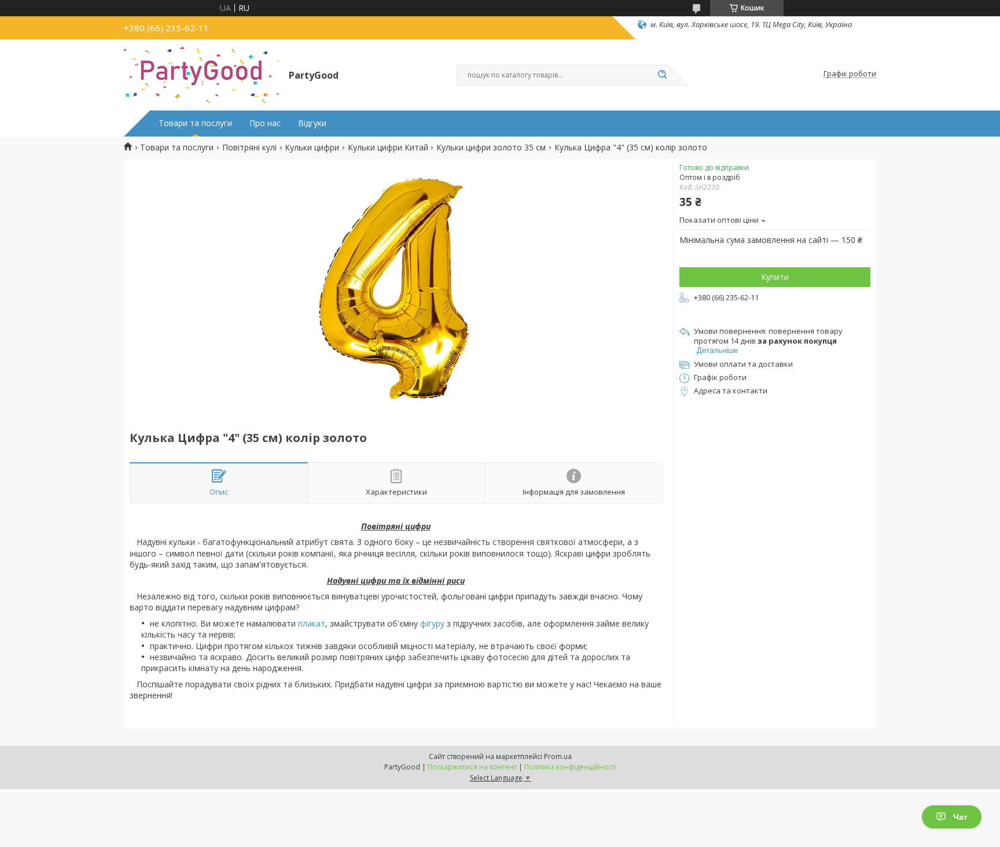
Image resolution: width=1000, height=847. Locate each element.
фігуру (432, 623)
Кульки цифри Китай (388, 147)
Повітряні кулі (249, 147)
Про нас (265, 123)
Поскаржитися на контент (472, 767)
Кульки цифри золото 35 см (491, 147)
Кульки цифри (312, 147)
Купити (775, 276)
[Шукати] (662, 75)
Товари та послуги (195, 123)
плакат (311, 623)
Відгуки (312, 123)
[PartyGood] (201, 74)
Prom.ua (558, 756)
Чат (960, 817)
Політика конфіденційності (570, 767)
